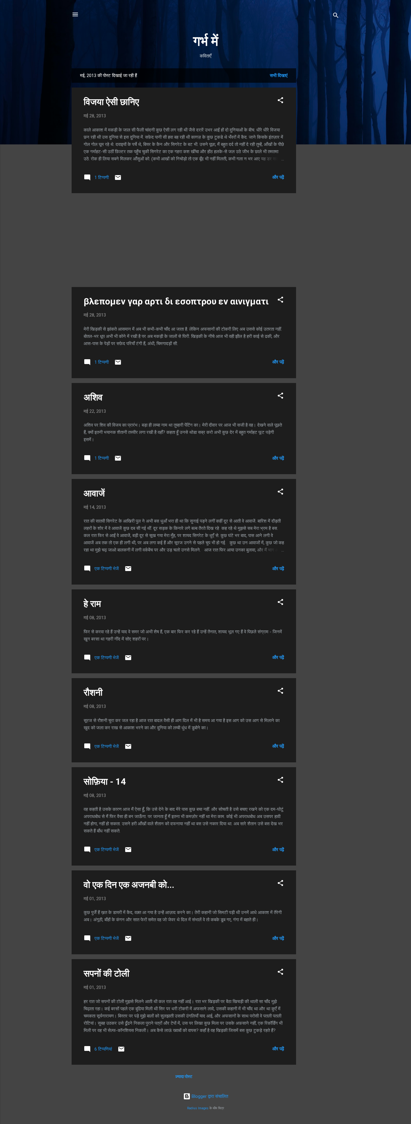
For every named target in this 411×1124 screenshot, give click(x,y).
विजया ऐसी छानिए (111, 102)
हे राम (92, 603)
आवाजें (94, 493)
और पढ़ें (278, 177)
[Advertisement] (320, 158)
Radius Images (198, 1108)
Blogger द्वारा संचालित (209, 1096)
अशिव (93, 397)
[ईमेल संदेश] (118, 179)
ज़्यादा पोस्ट (183, 1076)
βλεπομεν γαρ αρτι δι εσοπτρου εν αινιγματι (176, 301)
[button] (280, 101)
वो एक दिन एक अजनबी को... (129, 884)
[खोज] (335, 16)
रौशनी (93, 692)
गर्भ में (205, 41)
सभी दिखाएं (279, 75)
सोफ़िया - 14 (105, 781)
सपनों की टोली (106, 973)
